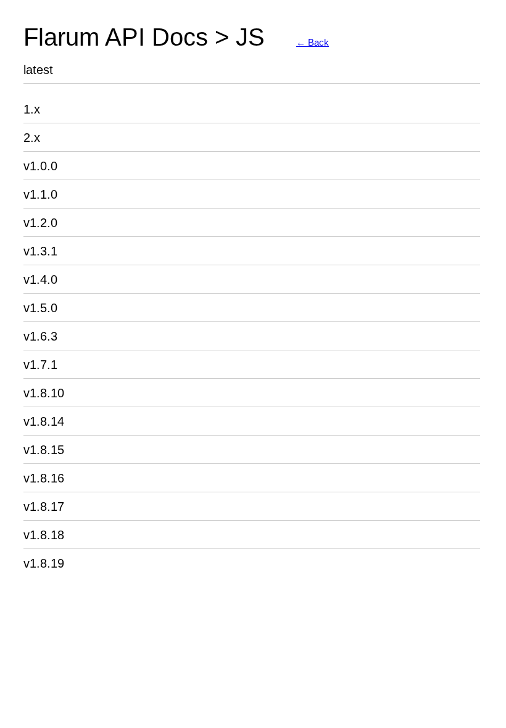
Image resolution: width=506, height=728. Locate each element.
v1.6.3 (40, 336)
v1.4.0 (40, 279)
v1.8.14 (43, 421)
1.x (31, 109)
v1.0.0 (40, 166)
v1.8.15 (43, 450)
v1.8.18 (43, 535)
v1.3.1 (40, 251)
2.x (31, 137)
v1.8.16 (43, 478)
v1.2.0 (40, 223)
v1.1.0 (40, 194)
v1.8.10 (43, 393)
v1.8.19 (43, 563)
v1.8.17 (43, 506)
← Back (312, 42)
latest (38, 70)
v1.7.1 (40, 364)
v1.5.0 (40, 308)
